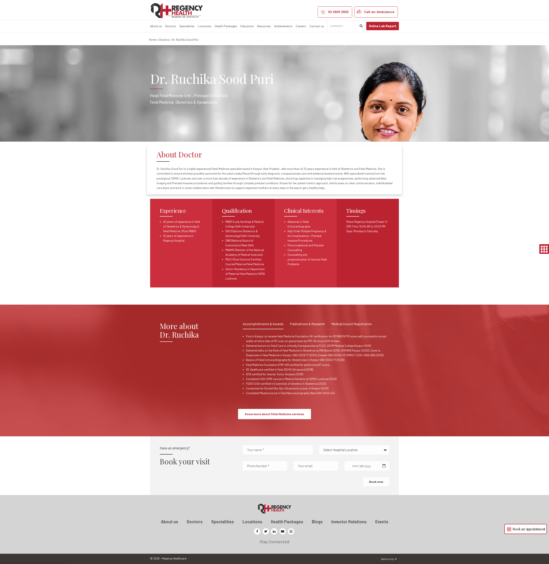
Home (152, 39)
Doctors (170, 26)
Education (247, 26)
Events (381, 521)
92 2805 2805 (338, 12)
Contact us (316, 26)
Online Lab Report (382, 26)
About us (156, 26)
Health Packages (226, 26)
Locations (204, 26)
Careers (301, 26)
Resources (264, 26)
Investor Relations (349, 521)
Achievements (283, 26)
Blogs (317, 521)
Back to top (387, 559)
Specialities (187, 26)
